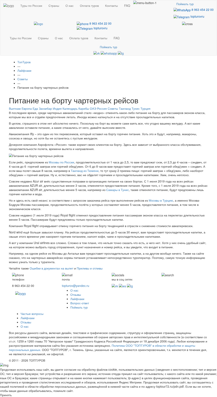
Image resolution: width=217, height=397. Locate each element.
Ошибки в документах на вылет (51, 268)
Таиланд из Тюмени (85, 170)
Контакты (111, 5)
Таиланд (125, 108)
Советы (113, 108)
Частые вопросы (32, 313)
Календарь (70, 108)
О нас (69, 5)
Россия (102, 108)
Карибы (83, 108)
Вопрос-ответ (79, 303)
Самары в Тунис (117, 190)
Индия (57, 108)
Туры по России (31, 5)
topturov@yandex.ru (75, 285)
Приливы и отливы (90, 268)
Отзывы (75, 294)
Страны (54, 5)
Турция (145, 108)
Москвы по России (61, 162)
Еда (35, 108)
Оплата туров (89, 5)
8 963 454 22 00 (202, 9)
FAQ (127, 5)
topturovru (197, 16)
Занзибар (45, 108)
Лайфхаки (77, 299)
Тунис (136, 108)
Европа (27, 108)
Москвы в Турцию (161, 200)
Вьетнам (15, 108)
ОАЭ (93, 108)
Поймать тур (185, 4)
